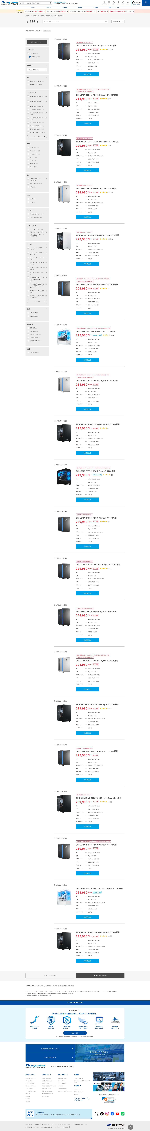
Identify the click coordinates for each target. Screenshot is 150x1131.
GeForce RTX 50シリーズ (38, 97)
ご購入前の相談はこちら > (59, 2)
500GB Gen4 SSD (36, 214)
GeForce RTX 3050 (37, 129)
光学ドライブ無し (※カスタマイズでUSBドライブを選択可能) (38, 234)
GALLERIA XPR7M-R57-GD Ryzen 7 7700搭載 (96, 518)
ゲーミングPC (29, 1081)
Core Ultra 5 (35, 154)
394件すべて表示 (101, 976)
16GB (33, 199)
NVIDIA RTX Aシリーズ (37, 132)
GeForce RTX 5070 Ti (37, 106)
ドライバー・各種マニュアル (65, 1091)
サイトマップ (29, 1124)
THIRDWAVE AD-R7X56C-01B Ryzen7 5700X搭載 (98, 932)
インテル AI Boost (36, 184)
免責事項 (37, 1124)
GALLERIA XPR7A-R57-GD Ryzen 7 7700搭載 (96, 45)
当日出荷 (33, 328)
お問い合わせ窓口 (62, 1078)
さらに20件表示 (51, 976)
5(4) (108, 288)
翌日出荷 (34, 331)
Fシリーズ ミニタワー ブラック (38, 258)
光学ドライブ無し (36, 229)
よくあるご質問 (45, 1096)
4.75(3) (109, 708)
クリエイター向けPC (30, 1083)
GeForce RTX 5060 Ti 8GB (38, 118)
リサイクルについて (62, 1088)
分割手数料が (34, 11)
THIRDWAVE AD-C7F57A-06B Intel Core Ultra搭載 (98, 798)
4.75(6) (109, 802)
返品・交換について (46, 1088)
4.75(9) (109, 568)
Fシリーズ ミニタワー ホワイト (38, 263)
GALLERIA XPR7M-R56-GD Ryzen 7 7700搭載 (96, 844)
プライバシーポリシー (47, 1124)
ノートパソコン (29, 1088)
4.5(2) (112, 335)
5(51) (109, 145)
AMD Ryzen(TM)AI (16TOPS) (38, 179)
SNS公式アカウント (79, 1092)
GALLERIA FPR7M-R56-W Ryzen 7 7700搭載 (96, 331)
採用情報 (76, 1094)
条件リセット (38, 42)
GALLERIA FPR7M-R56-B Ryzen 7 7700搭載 (95, 471)
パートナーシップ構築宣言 (61, 1127)
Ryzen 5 (33, 167)
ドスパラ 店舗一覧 (78, 1078)
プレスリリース (78, 1089)
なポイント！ (121, 11)
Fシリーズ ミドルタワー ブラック (38, 248)
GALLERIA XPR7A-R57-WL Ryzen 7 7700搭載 (96, 188)
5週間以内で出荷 (35, 341)
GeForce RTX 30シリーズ (38, 102)
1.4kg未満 (34, 313)
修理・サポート (62, 1074)
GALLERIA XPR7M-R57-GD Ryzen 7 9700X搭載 (97, 751)
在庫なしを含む (34, 352)
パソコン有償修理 (62, 1083)
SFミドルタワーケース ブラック (38, 273)
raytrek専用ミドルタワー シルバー (38, 268)
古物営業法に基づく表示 (81, 1124)
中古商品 (28, 1099)
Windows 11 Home (37, 81)
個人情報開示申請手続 (46, 1127)
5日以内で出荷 (35, 334)
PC (102, 11)
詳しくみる (75, 1033)
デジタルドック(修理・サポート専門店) (82, 1081)
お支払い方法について (47, 1081)
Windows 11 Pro (36, 84)
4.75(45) (110, 49)
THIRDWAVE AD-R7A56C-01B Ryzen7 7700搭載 (97, 704)
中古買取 (28, 1101)
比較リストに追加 (61, 39)
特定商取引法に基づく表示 (32, 1127)
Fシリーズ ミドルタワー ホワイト (38, 253)
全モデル (35, 15)
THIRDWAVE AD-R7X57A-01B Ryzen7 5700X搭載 (98, 424)
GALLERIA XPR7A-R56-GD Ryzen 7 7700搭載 (96, 611)
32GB (32, 202)
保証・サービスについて (47, 1091)
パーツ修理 (60, 1086)
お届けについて (45, 1083)
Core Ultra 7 (35, 151)
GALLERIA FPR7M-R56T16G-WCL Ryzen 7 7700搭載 (99, 888)
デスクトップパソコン (31, 1086)
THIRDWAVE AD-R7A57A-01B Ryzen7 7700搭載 (97, 141)
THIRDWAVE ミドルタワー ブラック (38, 296)
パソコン (28, 15)
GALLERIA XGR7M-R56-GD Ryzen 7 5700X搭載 (97, 284)
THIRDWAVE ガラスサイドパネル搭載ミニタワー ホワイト (38, 286)
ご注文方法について (46, 1078)
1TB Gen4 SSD (36, 217)
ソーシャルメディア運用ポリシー (63, 1124)
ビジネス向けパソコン (31, 1091)
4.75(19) (110, 192)
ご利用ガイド (45, 1074)
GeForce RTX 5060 (37, 123)
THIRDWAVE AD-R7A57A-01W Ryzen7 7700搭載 (97, 235)
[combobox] (39, 3)
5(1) (108, 428)
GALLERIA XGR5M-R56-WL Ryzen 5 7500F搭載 (97, 380)
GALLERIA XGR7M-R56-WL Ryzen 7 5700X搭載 (97, 660)
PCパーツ (28, 1093)
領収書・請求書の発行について (49, 1086)
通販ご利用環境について (47, 1093)
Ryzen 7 (34, 164)
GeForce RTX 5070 (37, 109)
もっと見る (37, 136)
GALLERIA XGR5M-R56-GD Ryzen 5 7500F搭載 (97, 95)
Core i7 (33, 157)
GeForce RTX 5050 (37, 126)
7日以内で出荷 (35, 337)
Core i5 (33, 160)
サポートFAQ (61, 1081)
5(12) (109, 99)
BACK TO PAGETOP (76, 1002)
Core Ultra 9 (34, 147)
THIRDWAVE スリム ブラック (38, 291)
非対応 (33, 187)
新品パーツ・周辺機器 (56, 11)
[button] (109, 1100)
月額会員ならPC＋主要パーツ (82, 11)
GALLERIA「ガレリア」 (31, 1078)
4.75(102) (110, 239)
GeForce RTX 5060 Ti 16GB (38, 113)
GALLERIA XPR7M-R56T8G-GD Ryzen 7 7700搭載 (98, 564)
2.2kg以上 (34, 316)
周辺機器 (28, 1096)
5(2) (108, 522)
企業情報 (76, 1085)
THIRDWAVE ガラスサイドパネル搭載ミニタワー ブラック (38, 279)
